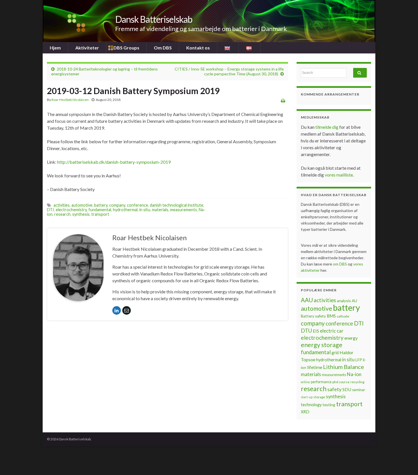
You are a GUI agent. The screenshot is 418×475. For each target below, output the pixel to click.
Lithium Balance (343, 366)
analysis (344, 300)
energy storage (321, 345)
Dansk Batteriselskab (153, 19)
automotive (81, 205)
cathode (343, 316)
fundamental (99, 209)
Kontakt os (198, 47)
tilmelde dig (327, 127)
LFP (358, 359)
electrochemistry (71, 209)
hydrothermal (125, 209)
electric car (331, 331)
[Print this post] (283, 100)
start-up (307, 397)
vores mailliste (339, 174)
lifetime (314, 367)
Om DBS (163, 47)
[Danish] (249, 47)
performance (321, 381)
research (62, 214)
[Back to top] (405, 462)
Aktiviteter (87, 47)
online (305, 382)
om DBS (340, 264)
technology (311, 404)
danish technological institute (176, 205)
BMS (331, 315)
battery (100, 205)
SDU (346, 389)
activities (61, 205)
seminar (358, 389)
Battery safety (313, 316)
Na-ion (354, 374)
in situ (144, 209)
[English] (228, 47)
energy (351, 338)
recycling (357, 382)
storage (319, 397)
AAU (307, 299)
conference (137, 205)
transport (100, 214)
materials (160, 209)
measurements (183, 209)
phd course (340, 382)
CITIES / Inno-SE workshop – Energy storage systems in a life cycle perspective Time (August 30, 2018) (229, 71)
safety (334, 389)
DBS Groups (126, 47)
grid (335, 352)
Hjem (55, 47)
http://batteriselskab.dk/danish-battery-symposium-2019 (114, 162)
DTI (50, 209)
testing (328, 404)
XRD (305, 411)
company (117, 205)
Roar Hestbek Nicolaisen (70, 100)
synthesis (81, 214)
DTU (306, 330)
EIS (316, 330)
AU (354, 300)
